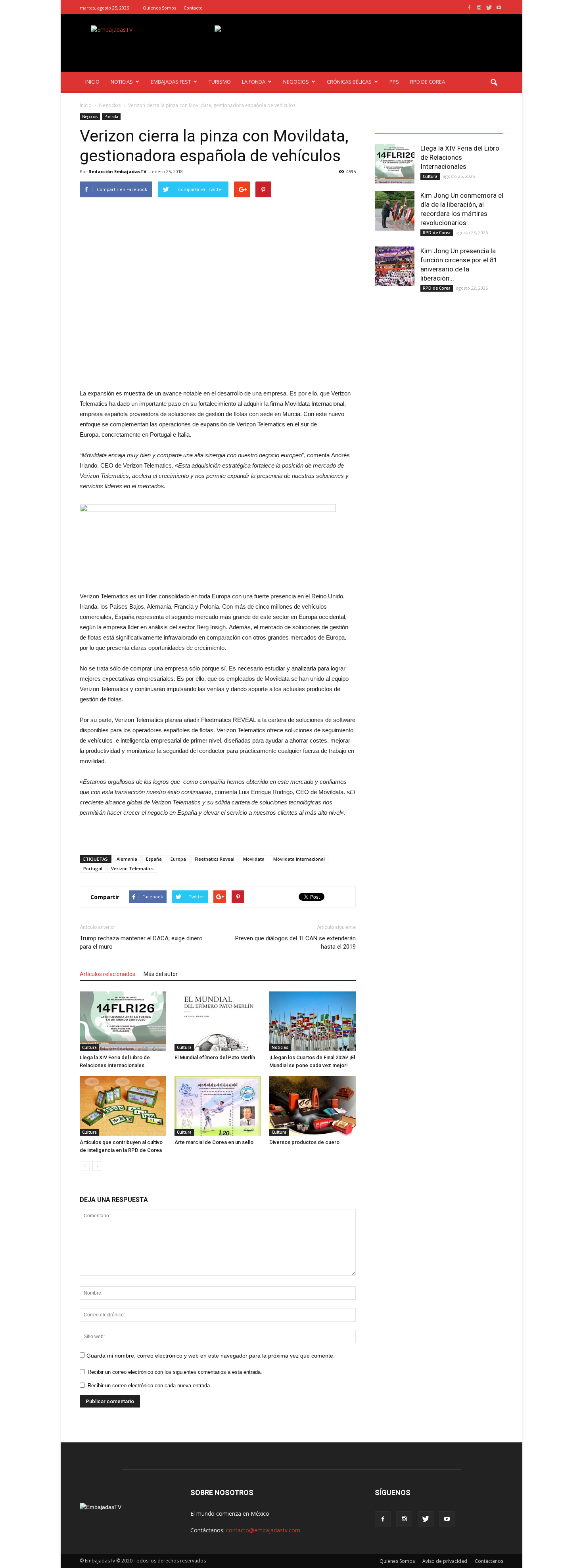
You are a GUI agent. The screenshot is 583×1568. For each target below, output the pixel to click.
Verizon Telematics (132, 868)
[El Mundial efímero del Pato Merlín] (218, 1021)
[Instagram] (479, 7)
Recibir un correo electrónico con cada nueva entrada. (149, 1385)
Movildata (254, 859)
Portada (111, 116)
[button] (493, 82)
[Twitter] (489, 7)
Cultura (89, 1047)
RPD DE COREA (427, 81)
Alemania (127, 859)
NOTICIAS (122, 81)
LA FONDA (253, 81)
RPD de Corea (437, 232)
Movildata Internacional (299, 859)
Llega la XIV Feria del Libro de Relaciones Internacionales (459, 157)
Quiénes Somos (397, 1561)
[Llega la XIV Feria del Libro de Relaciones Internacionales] (123, 1021)
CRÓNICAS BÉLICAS (349, 81)
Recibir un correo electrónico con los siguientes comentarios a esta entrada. (175, 1372)
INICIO (92, 81)
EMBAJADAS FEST (171, 81)
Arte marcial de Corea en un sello (214, 1142)
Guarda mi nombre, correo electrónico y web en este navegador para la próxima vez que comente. (210, 1355)
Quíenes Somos (159, 8)
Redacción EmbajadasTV (117, 171)
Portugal (92, 868)
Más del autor (161, 974)
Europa (178, 859)
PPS (394, 81)
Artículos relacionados (107, 974)
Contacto (193, 8)
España (154, 859)
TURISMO (220, 81)
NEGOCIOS (296, 81)
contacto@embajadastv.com (263, 1530)
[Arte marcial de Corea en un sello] (218, 1106)
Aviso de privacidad (444, 1561)
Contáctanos (489, 1561)
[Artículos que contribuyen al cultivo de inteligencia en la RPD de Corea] (123, 1106)
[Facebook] (469, 7)
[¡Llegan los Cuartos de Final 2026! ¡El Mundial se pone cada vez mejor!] (312, 1021)
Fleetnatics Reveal (214, 859)
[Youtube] (499, 7)
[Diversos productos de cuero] (312, 1106)
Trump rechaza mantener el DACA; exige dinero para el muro (141, 942)
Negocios (90, 116)
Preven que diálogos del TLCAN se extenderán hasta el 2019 (295, 942)
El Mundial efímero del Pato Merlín (215, 1057)
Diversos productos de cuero (304, 1142)
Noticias (280, 1047)
